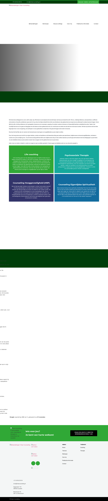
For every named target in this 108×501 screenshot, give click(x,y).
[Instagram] (33, 463)
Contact (96, 24)
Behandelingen (33, 24)
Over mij (69, 24)
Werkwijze (45, 24)
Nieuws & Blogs (57, 24)
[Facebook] (38, 463)
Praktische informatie (83, 24)
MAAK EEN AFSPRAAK (88, 2)
